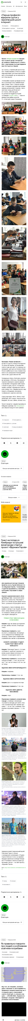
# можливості (20, 550)
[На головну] (6, 2)
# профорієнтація (18, 30)
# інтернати (5, 25)
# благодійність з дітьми (8, 28)
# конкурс (11, 550)
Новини (3, 6)
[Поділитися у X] (10, 443)
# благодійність (15, 25)
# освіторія (20, 28)
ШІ (13, 6)
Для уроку (9, 6)
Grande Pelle (13, 95)
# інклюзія (4, 952)
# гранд (4, 550)
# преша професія (6, 30)
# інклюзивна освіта (7, 954)
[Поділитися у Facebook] (17, 443)
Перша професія (12, 58)
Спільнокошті (20, 406)
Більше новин (12, 497)
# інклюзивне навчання (8, 957)
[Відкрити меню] (25, 2)
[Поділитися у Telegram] (4, 443)
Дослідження (19, 6)
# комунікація (20, 957)
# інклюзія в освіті (14, 952)
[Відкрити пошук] (21, 2)
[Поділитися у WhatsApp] (23, 443)
